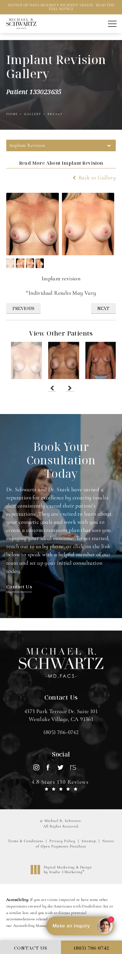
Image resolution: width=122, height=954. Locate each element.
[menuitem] (36, 767)
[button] (112, 24)
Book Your (61, 460)
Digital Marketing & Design (67, 870)
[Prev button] (52, 388)
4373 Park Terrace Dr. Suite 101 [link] (61, 715)
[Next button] (70, 388)
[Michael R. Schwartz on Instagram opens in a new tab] (36, 767)
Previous (23, 308)
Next (103, 308)
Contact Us (19, 586)
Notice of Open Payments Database (75, 843)
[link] (61, 732)
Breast (55, 114)
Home (12, 114)
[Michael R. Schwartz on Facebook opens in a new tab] (48, 767)
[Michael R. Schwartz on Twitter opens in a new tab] (60, 767)
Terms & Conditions (25, 841)
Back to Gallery (96, 177)
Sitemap (89, 841)
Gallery (32, 114)
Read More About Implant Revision (61, 163)
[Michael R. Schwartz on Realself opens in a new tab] (72, 767)
